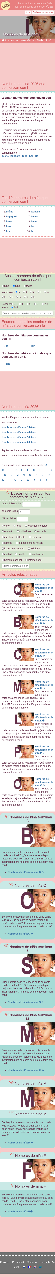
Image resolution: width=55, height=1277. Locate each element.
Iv (34, 297)
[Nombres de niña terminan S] (27, 965)
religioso (35, 548)
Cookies (5, 1262)
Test (15, 6)
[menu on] (51, 6)
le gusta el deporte (14, 548)
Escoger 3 (9, 304)
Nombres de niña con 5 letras (19, 437)
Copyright (45, 1262)
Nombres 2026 (45, 3)
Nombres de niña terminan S (24, 1002)
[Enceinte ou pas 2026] (29, 1267)
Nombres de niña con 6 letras (19, 442)
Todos (16, 307)
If (26, 292)
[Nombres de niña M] (27, 1098)
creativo (8, 537)
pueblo (21, 554)
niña (17, 286)
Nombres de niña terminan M (25, 1070)
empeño (8, 531)
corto (7, 525)
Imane (34, 216)
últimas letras (9, 518)
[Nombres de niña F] (27, 1170)
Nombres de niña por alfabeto (21, 40)
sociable (41, 531)
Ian (8, 364)
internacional (35, 560)
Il (40, 292)
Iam (33, 346)
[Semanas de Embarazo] (3, 40)
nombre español (13, 560)
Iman (34, 221)
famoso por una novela (30, 543)
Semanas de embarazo (32, 6)
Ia (18, 292)
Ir (12, 297)
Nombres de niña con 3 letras (19, 427)
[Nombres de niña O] (27, 900)
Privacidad (18, 1262)
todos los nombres (37, 525)
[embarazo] (47, 6)
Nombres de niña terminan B (25, 872)
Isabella (35, 211)
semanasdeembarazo (5, 6)
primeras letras (10, 511)
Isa (32, 226)
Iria (37, 156)
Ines (31, 156)
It (27, 297)
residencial (37, 554)
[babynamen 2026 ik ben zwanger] (24, 1267)
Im (47, 292)
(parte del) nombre (12, 503)
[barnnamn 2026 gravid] (40, 1267)
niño (6, 286)
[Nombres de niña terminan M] (27, 1033)
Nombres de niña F (19, 1211)
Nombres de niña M (19, 1142)
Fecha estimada (26, 3)
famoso (8, 543)
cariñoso (36, 537)
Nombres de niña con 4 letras (19, 432)
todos (29, 286)
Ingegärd (15, 156)
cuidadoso (25, 531)
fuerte (22, 537)
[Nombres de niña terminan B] (27, 835)
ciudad (8, 554)
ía (32, 231)
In (5, 297)
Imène (5, 156)
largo (18, 525)
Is (19, 297)
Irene (25, 156)
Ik (33, 292)
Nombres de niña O (19, 933)
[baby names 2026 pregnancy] (35, 1267)
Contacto (32, 1262)
